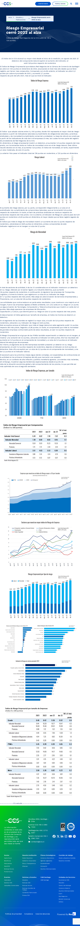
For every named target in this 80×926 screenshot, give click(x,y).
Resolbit (61, 882)
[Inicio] (13, 820)
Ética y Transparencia (29, 863)
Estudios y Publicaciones (21, 19)
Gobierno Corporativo (29, 861)
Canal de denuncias (43, 914)
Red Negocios (63, 896)
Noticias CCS (26, 882)
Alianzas (25, 866)
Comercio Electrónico (47, 858)
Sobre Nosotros (27, 858)
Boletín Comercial (64, 899)
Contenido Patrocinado (29, 892)
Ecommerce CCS (64, 880)
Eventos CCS (8, 882)
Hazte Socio (8, 858)
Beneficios (7, 861)
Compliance (28, 914)
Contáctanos (43, 4)
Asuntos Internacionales (48, 869)
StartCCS (7, 866)
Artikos (61, 902)
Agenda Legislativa (46, 861)
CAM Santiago (45, 880)
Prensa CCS (26, 895)
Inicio (10, 17)
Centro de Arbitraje (65, 885)
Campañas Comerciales (11, 885)
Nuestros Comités (64, 861)
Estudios (25, 880)
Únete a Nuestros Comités (67, 858)
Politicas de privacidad (13, 914)
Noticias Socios (9, 869)
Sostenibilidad (45, 863)
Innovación (44, 866)
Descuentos (8, 863)
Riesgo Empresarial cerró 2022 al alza (41, 19)
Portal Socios (60, 4)
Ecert (60, 893)
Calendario (7, 880)
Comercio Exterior (64, 888)
